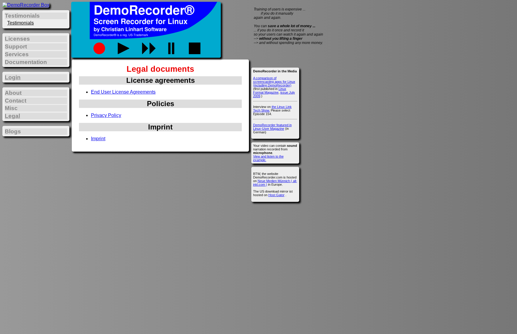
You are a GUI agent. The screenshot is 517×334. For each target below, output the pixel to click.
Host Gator (276, 195)
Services (17, 54)
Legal (12, 116)
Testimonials (20, 22)
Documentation (26, 62)
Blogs (13, 131)
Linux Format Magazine (269, 90)
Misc (11, 108)
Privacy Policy (106, 115)
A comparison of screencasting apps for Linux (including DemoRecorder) (274, 81)
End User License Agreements (123, 91)
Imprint (98, 138)
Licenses (17, 39)
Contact (15, 100)
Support (16, 46)
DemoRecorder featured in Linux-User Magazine (272, 126)
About (13, 93)
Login (13, 77)
